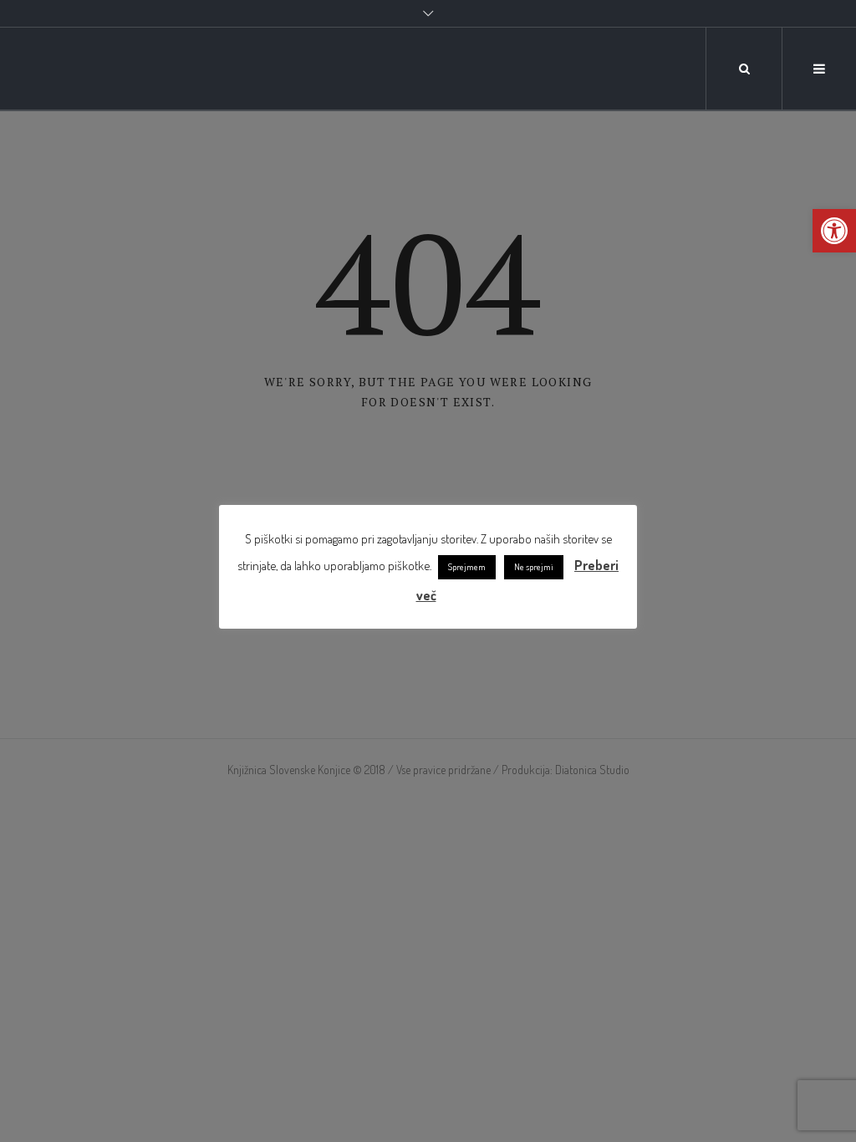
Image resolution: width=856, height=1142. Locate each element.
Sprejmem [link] (467, 567)
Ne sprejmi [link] (533, 567)
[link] (834, 230)
